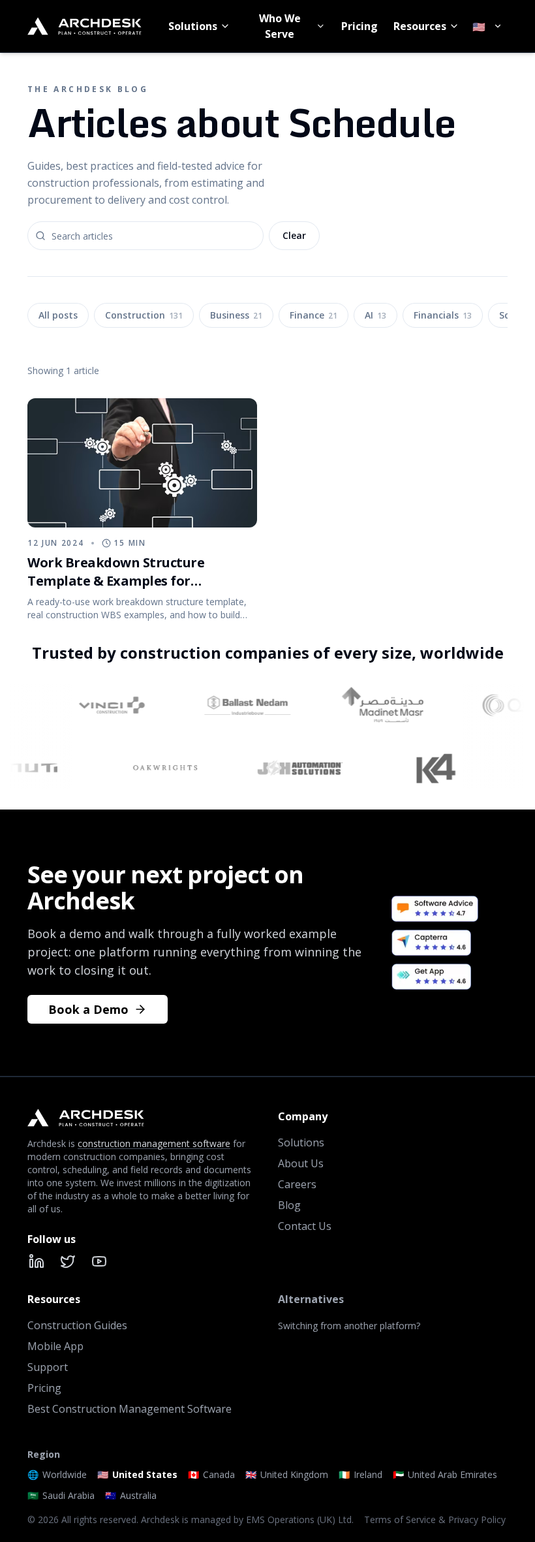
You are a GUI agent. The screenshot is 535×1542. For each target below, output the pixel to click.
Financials (443, 315)
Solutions (192, 26)
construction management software (154, 1143)
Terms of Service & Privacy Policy (435, 1519)
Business (236, 315)
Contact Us (304, 1226)
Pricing (359, 26)
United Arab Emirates (445, 1474)
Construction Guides (77, 1325)
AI (375, 315)
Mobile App (55, 1346)
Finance (313, 315)
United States (137, 1474)
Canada (211, 1474)
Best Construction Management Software (129, 1409)
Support (47, 1367)
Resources (419, 26)
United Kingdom (286, 1474)
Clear (294, 235)
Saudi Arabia (61, 1495)
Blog (289, 1205)
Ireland (360, 1474)
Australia (131, 1495)
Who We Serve (280, 26)
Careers (297, 1184)
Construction (144, 315)
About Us (301, 1163)
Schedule (59, 510)
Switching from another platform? (349, 1325)
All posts (58, 315)
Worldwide (57, 1474)
